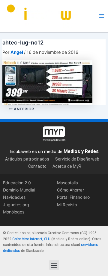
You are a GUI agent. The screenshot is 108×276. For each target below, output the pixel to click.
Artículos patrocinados (27, 159)
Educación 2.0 (17, 182)
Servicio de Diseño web (77, 159)
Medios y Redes (81, 151)
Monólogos (13, 211)
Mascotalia (67, 182)
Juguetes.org (16, 204)
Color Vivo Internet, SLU (31, 239)
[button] (54, 265)
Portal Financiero (73, 197)
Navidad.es (14, 197)
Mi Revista (67, 204)
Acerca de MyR (66, 166)
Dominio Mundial (19, 189)
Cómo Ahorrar (70, 189)
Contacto (37, 166)
